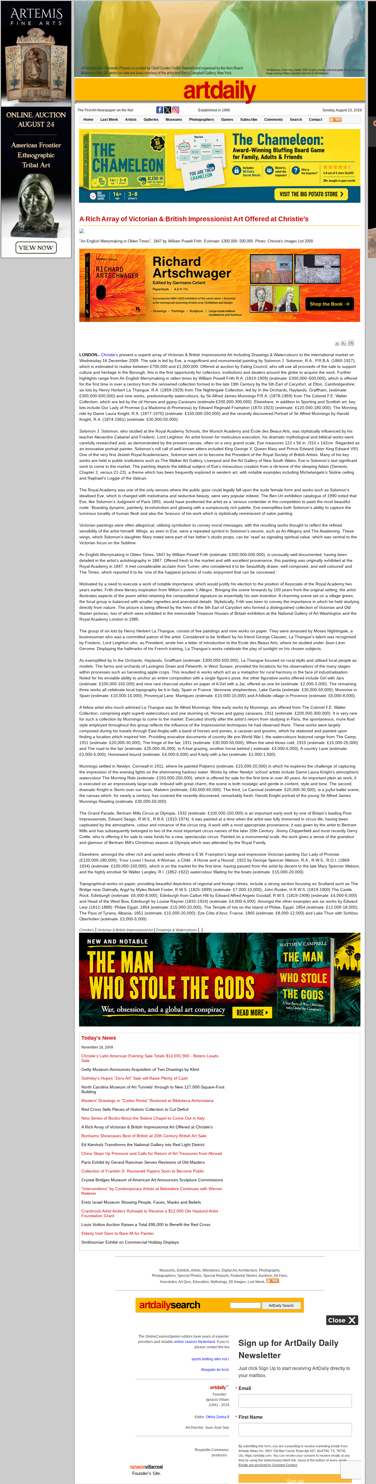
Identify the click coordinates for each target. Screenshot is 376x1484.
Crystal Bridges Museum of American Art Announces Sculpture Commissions (152, 1180)
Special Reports (216, 1276)
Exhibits (183, 1270)
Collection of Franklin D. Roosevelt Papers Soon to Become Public (142, 1171)
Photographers (201, 120)
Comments (273, 120)
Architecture (247, 1270)
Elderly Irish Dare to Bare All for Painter (117, 1233)
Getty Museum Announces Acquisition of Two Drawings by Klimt (140, 1069)
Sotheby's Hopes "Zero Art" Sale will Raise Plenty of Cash (134, 1078)
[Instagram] (175, 112)
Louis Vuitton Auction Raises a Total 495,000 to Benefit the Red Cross (145, 1224)
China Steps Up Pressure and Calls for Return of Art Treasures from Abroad (151, 1153)
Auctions (265, 1276)
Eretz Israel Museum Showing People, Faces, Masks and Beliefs (141, 1202)
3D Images (237, 1282)
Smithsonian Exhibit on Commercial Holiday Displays (130, 1242)
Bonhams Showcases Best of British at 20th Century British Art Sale (143, 1135)
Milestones (211, 1270)
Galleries (151, 120)
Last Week (109, 120)
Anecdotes (168, 1282)
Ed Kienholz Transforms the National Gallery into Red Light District (142, 1144)
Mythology (219, 1282)
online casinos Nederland (194, 1342)
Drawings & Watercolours (176, 930)
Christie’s (109, 354)
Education (201, 1282)
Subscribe (248, 120)
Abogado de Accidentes (220, 1370)
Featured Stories (244, 1276)
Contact (315, 120)
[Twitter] (167, 112)
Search (296, 120)
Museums (174, 120)
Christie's (86, 930)
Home (88, 120)
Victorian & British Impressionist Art (125, 930)
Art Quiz (184, 1282)
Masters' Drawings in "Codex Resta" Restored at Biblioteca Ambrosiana (147, 1100)
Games (227, 120)
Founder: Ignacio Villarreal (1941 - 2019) (219, 1399)
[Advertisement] (292, 1076)
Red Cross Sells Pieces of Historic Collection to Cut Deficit (135, 1109)
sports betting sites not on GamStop (220, 1359)
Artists (131, 120)
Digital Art (229, 1270)
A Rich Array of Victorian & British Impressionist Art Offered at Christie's (147, 1127)
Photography (269, 1270)
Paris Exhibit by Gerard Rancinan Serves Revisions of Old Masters (143, 1162)
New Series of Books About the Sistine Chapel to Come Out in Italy (143, 1118)
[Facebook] (159, 112)
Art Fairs (280, 1276)
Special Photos (189, 1276)
